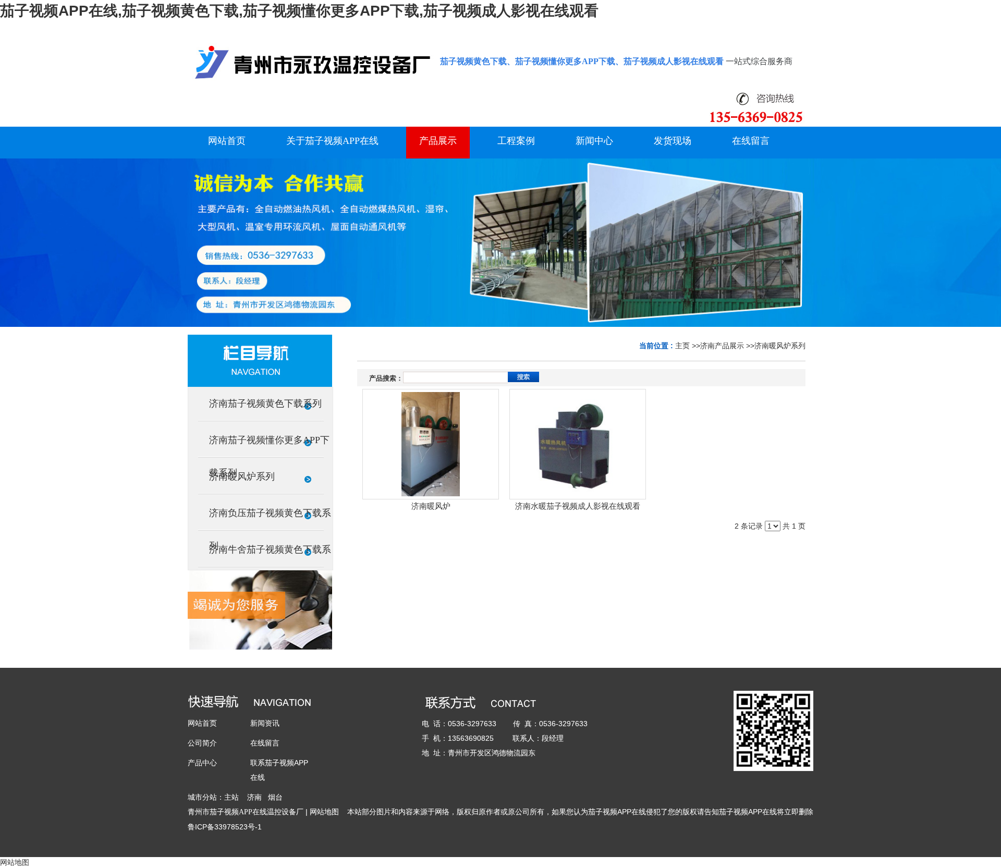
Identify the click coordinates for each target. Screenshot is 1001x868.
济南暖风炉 (430, 506)
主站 (231, 797)
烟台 (275, 797)
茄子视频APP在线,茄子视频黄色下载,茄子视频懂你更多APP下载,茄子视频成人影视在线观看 (299, 11)
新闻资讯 (264, 723)
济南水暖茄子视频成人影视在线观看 (577, 506)
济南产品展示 (722, 345)
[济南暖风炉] (430, 444)
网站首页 (202, 723)
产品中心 (202, 763)
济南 (254, 797)
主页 (682, 345)
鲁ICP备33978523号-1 (225, 827)
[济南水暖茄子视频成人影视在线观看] (577, 444)
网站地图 (324, 812)
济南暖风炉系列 (779, 345)
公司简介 (202, 743)
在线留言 (264, 743)
